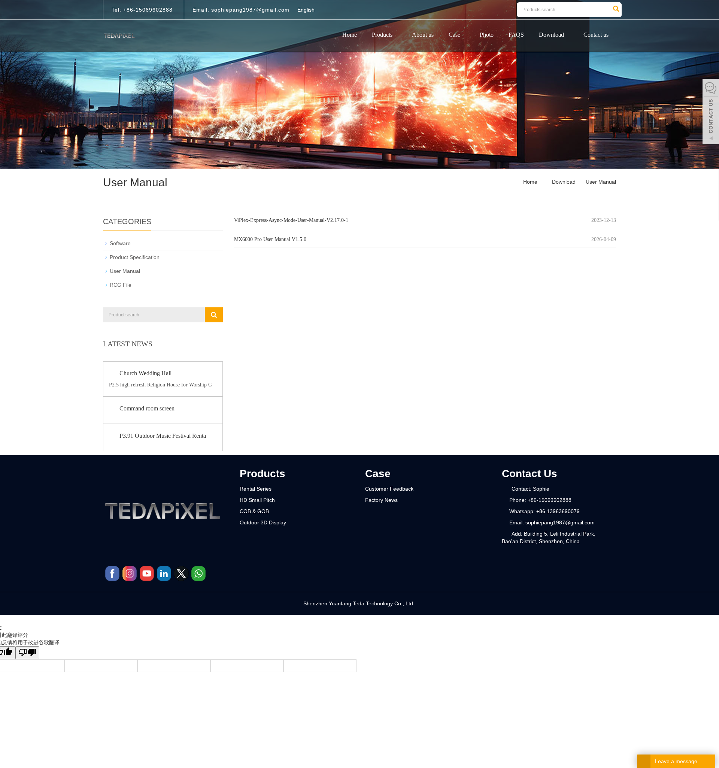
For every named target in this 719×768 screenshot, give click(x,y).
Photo (487, 34)
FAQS (516, 34)
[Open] (711, 112)
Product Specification (135, 257)
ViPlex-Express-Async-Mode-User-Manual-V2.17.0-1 (291, 220)
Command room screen (147, 408)
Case (454, 34)
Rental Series (255, 489)
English (306, 10)
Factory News (381, 500)
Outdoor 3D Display (263, 522)
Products (382, 34)
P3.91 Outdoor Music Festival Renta (162, 436)
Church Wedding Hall (145, 373)
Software (120, 243)
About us (423, 34)
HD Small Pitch (257, 500)
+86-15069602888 (147, 10)
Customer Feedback (389, 489)
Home (349, 34)
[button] (394, 34)
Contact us (596, 34)
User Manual (600, 182)
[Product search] (214, 314)
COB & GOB (254, 511)
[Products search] (616, 9)
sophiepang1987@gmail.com (249, 10)
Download (551, 34)
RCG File (120, 285)
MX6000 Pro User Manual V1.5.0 (270, 239)
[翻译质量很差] (27, 652)
